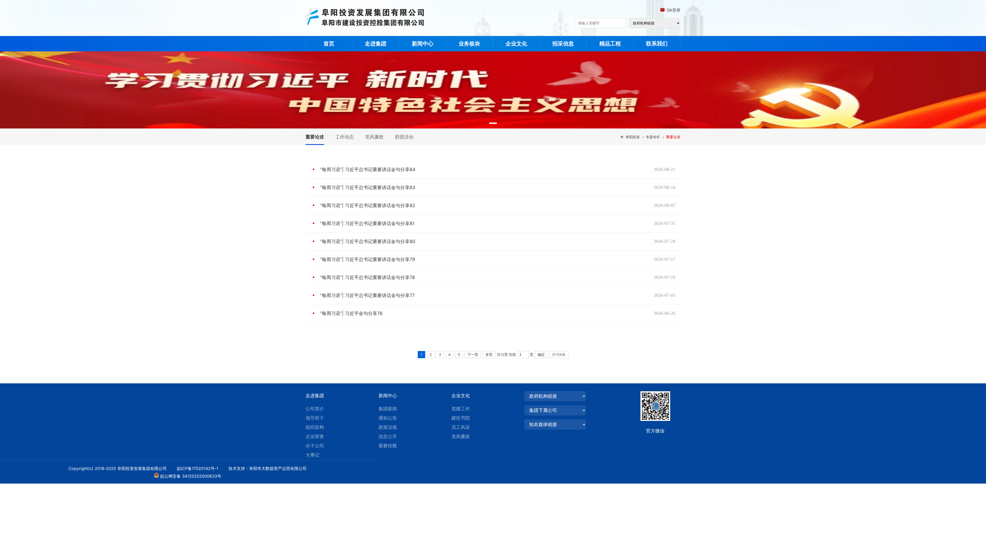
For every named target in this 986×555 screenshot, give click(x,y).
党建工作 (460, 408)
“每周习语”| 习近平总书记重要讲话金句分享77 (367, 295)
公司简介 (315, 408)
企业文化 (516, 43)
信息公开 (387, 436)
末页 (488, 354)
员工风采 (460, 427)
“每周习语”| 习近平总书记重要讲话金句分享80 (367, 241)
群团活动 (404, 137)
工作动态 (344, 137)
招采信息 (563, 43)
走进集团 (375, 43)
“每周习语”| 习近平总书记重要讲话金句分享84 (367, 169)
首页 (329, 43)
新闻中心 (422, 43)
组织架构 (315, 427)
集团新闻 (387, 408)
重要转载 (387, 445)
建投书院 (460, 418)
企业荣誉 (315, 436)
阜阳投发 (632, 137)
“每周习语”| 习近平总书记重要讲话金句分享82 (367, 205)
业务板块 (469, 43)
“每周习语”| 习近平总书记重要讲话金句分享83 (367, 187)
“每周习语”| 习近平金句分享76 (351, 313)
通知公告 (387, 418)
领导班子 (315, 418)
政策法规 (387, 427)
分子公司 (315, 445)
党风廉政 (374, 137)
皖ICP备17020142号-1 (202, 468)
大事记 (312, 455)
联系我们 (657, 43)
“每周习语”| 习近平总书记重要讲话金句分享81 (367, 223)
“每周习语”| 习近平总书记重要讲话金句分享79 (367, 259)
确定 (541, 354)
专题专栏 (653, 137)
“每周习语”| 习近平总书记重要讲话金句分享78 (367, 277)
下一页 (472, 354)
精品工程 (610, 43)
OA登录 (673, 10)
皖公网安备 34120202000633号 (190, 476)
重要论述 (315, 137)
